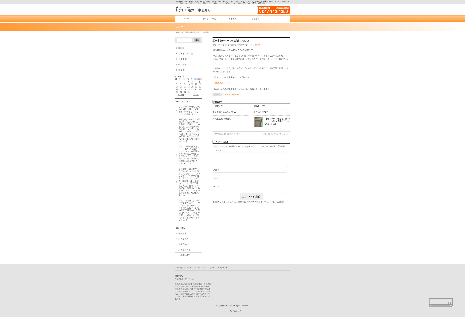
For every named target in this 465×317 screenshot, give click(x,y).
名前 (216, 170)
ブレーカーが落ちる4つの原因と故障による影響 (189, 109)
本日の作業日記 (261, 112)
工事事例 (257, 45)
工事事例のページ (221, 83)
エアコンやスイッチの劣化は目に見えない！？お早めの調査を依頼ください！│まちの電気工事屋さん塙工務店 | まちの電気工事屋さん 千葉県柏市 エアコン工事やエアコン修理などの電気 (189, 185)
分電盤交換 (218, 106)
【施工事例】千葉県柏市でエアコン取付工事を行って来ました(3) (277, 121)
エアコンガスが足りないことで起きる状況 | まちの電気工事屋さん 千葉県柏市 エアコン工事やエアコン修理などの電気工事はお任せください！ (189, 211)
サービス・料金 (185, 53)
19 (196, 87)
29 (180, 92)
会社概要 (182, 64)
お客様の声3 (184, 250)
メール (217, 178)
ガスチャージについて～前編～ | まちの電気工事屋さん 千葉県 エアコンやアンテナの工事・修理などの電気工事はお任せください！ (189, 156)
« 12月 (181, 94)
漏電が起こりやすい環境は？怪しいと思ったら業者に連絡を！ (189, 122)
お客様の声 (183, 239)
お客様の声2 (184, 255)
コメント (217, 150)
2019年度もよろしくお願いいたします (226, 134)
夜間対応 (182, 233)
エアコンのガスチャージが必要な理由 (189, 202)
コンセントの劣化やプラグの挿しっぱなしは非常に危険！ (189, 171)
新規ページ (235, 94)
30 (184, 92)
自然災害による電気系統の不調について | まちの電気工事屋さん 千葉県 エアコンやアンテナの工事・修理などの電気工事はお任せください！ (189, 132)
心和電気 (229, 306)
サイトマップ (222, 268)
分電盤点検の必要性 (222, 118)
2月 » (196, 94)
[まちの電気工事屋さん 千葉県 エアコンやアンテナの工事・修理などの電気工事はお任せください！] (193, 9)
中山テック (236, 311)
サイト (216, 187)
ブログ (181, 70)
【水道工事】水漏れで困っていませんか (276, 134)
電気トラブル (260, 106)
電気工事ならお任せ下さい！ (226, 112)
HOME (181, 48)
